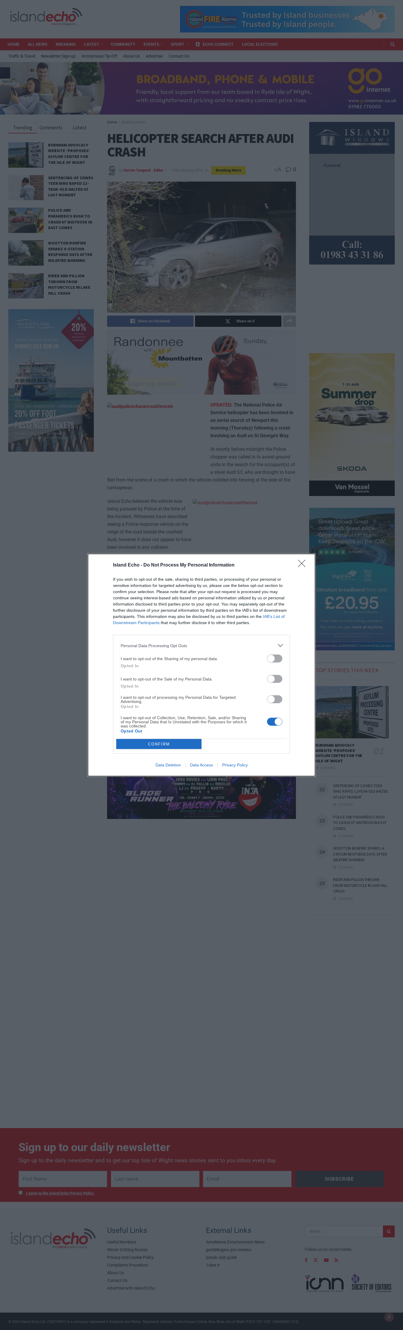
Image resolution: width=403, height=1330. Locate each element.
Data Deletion (168, 765)
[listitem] (201, 645)
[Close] (303, 565)
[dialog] (201, 665)
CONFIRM (159, 744)
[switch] (274, 658)
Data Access (201, 765)
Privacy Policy (235, 765)
